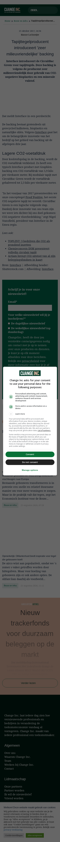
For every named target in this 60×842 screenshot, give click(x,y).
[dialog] (30, 421)
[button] (30, 414)
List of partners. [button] (44, 430)
